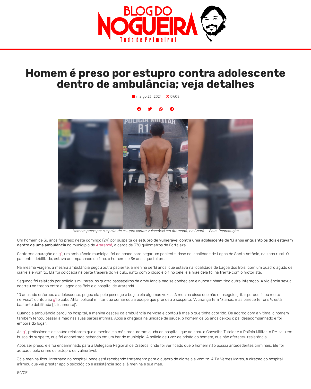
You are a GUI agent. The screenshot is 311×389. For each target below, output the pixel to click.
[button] (139, 109)
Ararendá (104, 245)
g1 (60, 253)
